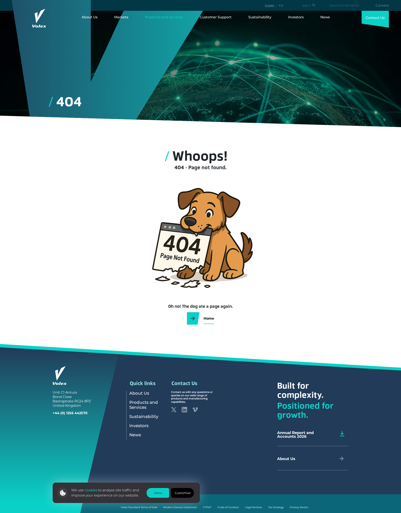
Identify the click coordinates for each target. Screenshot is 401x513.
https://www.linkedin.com (184, 409)
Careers (382, 5)
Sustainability (259, 17)
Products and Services (164, 17)
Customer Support (216, 17)
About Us (90, 17)
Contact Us (375, 17)
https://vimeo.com (195, 409)
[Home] (39, 18)
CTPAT (207, 507)
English (269, 5)
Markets (121, 17)
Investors (296, 17)
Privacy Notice (299, 507)
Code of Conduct (228, 507)
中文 (280, 5)
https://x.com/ (173, 409)
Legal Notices (253, 507)
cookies (91, 490)
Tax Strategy (276, 507)
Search (306, 5)
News (325, 17)
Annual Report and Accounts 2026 (295, 434)
